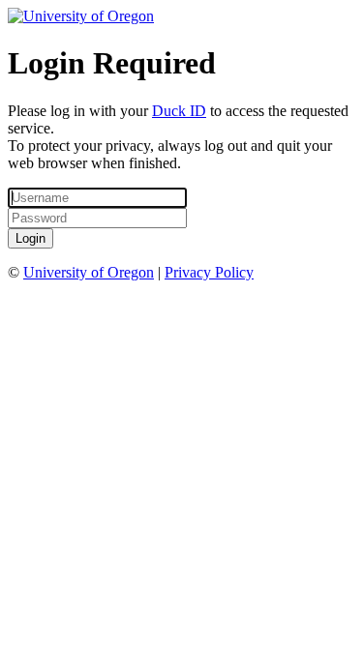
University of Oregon (88, 272)
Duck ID (179, 111)
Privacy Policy (209, 272)
